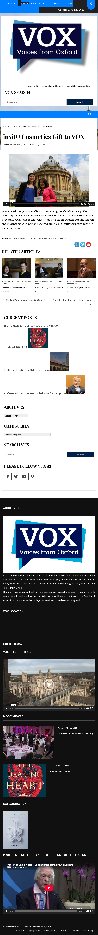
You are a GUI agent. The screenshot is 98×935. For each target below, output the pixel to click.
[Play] (6, 710)
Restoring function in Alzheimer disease (27, 370)
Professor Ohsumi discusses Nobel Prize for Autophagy (35, 393)
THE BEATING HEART (16, 346)
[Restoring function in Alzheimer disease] (59, 361)
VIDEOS (62, 238)
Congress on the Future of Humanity (75, 733)
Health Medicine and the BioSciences (35, 238)
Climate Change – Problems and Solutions (48, 282)
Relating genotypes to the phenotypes (78, 282)
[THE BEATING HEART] (38, 338)
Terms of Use (65, 930)
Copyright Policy (34, 930)
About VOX (19, 930)
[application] (49, 685)
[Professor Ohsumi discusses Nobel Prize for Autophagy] (75, 384)
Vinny (42, 145)
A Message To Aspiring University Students (16, 282)
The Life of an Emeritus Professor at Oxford (72, 302)
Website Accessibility (83, 930)
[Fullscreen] (91, 710)
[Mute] (87, 710)
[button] (49, 685)
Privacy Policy (50, 930)
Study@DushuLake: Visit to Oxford (25, 300)
